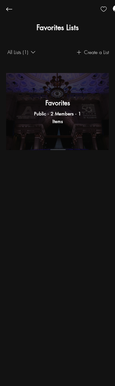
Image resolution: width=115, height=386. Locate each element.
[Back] (13, 9)
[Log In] (111, 8)
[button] (57, 27)
